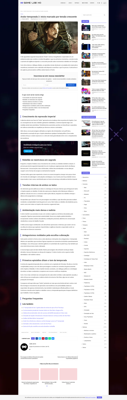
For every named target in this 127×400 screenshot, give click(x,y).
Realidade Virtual (95, 300)
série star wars (63, 332)
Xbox (95, 211)
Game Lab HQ (25, 19)
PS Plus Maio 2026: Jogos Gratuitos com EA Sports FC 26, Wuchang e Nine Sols (98, 99)
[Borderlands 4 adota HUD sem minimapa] (86, 74)
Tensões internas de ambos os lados (33, 101)
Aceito (99, 397)
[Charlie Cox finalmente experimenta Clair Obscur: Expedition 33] (30, 374)
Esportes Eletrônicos (95, 252)
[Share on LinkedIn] (46, 338)
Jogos (70, 2)
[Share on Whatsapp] (49, 338)
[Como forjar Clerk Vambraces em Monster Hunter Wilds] (86, 82)
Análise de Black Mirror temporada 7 (33, 318)
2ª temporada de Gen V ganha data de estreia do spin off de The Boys (43, 307)
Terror (95, 320)
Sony (95, 208)
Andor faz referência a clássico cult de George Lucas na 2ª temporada (43, 321)
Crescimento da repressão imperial (32, 97)
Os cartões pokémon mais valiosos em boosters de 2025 (99, 107)
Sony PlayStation (95, 317)
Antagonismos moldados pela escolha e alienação (36, 105)
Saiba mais (28, 151)
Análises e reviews (95, 330)
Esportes (95, 249)
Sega (95, 204)
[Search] (101, 3)
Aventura (95, 238)
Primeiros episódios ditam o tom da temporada (36, 107)
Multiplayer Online (95, 265)
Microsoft (95, 191)
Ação (95, 232)
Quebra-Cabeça (95, 296)
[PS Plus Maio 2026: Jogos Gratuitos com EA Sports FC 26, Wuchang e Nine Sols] (86, 100)
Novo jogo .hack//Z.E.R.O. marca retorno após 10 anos (99, 26)
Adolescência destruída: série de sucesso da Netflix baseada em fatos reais (45, 313)
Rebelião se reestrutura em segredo (32, 99)
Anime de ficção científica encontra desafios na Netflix (39, 326)
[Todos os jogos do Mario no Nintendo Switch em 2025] (86, 91)
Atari (95, 187)
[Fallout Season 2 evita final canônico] (68, 374)
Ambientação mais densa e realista (32, 103)
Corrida (95, 245)
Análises (94, 180)
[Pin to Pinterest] (43, 338)
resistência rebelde (53, 332)
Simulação (95, 310)
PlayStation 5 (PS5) (95, 293)
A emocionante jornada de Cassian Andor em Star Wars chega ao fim (43, 310)
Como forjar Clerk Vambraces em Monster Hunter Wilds (99, 81)
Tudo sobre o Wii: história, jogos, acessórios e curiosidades (98, 46)
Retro (95, 303)
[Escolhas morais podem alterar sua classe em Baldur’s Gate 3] (86, 65)
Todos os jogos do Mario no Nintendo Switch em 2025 (99, 90)
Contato (92, 2)
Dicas (94, 218)
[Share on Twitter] (40, 338)
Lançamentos (95, 340)
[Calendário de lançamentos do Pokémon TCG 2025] (86, 56)
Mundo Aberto (95, 269)
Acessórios (94, 177)
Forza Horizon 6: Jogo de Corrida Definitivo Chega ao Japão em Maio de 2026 (98, 123)
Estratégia (95, 255)
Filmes (94, 221)
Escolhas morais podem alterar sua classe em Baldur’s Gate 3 (99, 64)
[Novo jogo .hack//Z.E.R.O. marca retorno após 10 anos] (86, 28)
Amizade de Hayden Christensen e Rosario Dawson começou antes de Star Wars (46, 315)
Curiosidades (94, 214)
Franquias (94, 225)
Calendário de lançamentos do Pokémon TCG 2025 (98, 54)
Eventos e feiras (95, 337)
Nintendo (95, 194)
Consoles (63, 2)
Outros (94, 344)
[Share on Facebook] (37, 338)
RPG (95, 306)
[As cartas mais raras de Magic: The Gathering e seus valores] (86, 37)
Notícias (77, 2)
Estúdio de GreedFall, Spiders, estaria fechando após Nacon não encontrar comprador (98, 163)
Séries (94, 347)
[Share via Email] (53, 338)
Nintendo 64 (95, 276)
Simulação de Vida (95, 313)
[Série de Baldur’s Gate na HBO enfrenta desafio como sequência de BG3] (49, 374)
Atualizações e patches (95, 334)
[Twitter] (99, 3)
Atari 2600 (95, 235)
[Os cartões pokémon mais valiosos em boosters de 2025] (86, 109)
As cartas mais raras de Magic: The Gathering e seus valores (99, 36)
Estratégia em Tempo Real (95, 259)
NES (95, 272)
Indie (95, 262)
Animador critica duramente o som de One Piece (37, 324)
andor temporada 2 (35, 332)
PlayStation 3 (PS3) (95, 286)
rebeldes (44, 332)
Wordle (95, 323)
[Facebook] (97, 3)
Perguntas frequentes (29, 109)
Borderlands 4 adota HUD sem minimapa (98, 72)
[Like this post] (33, 338)
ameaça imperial (25, 332)
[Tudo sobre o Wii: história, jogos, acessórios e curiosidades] (86, 47)
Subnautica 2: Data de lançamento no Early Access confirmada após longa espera (99, 153)
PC (95, 197)
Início (22, 11)
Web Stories (85, 2)
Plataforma (95, 282)
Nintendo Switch (95, 279)
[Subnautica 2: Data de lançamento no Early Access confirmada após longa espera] (86, 153)
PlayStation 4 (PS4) (95, 289)
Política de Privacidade (47, 88)
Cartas (95, 242)
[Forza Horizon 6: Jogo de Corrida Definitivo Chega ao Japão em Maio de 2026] (86, 124)
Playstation (95, 201)
